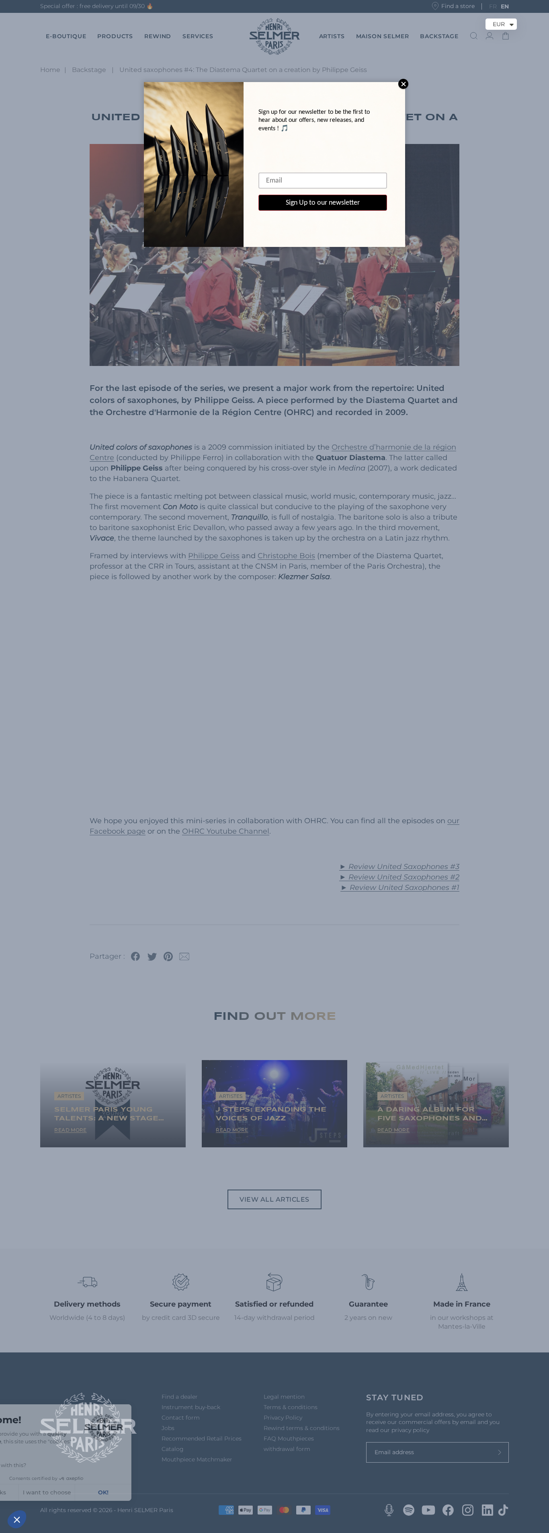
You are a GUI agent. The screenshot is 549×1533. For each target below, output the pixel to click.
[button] (17, 1519)
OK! (148, 1492)
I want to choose (92, 1492)
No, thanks (35, 1492)
